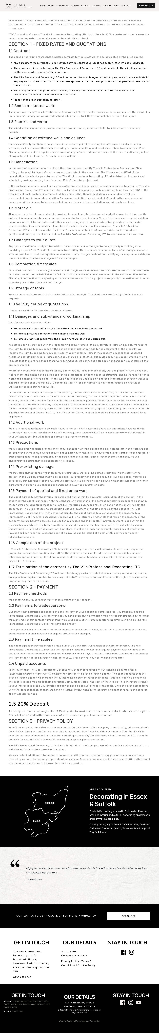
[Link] (123, 952)
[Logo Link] (18, 5)
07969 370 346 (16, 1011)
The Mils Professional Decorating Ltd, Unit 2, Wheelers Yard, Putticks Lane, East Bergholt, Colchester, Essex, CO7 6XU (27, 1004)
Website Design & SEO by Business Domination (79, 1021)
